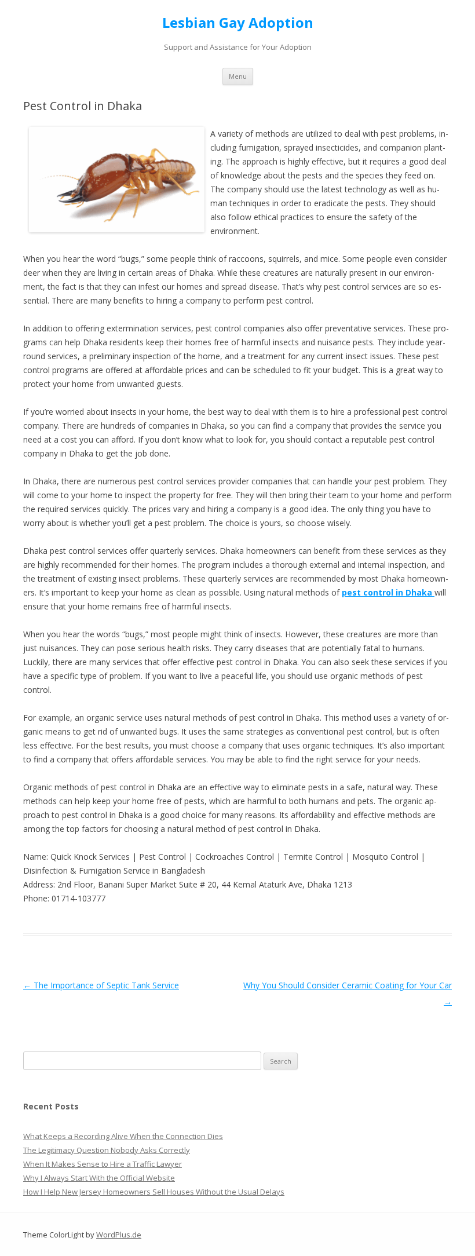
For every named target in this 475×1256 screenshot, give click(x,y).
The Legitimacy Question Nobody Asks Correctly (106, 1150)
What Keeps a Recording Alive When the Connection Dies (123, 1136)
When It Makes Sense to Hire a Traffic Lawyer (102, 1164)
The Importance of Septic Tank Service (101, 985)
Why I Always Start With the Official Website (99, 1178)
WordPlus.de (118, 1234)
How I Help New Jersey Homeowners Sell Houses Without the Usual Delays (153, 1191)
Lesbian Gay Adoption (237, 23)
